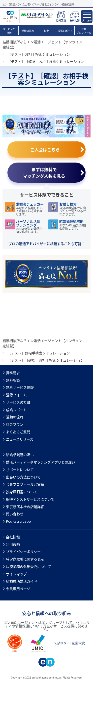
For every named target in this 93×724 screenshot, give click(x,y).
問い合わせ (14, 513)
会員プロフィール (83, 31)
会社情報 (13, 536)
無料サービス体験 (20, 387)
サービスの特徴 (9, 31)
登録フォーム (16, 394)
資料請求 (13, 372)
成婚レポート (65, 31)
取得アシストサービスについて (30, 499)
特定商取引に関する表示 (25, 558)
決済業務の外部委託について (28, 566)
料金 (46, 31)
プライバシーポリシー (23, 551)
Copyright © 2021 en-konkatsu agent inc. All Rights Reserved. (46, 677)
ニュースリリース (19, 439)
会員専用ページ (18, 588)
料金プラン (14, 424)
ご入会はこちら (45, 149)
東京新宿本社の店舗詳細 (25, 506)
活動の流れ (28, 31)
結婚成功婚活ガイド (21, 581)
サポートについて (20, 469)
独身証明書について (21, 491)
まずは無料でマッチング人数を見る (44, 172)
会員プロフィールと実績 (25, 484)
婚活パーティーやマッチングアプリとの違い (40, 462)
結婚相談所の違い (20, 454)
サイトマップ (16, 573)
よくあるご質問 (18, 431)
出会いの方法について (23, 476)
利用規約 (13, 544)
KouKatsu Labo (18, 521)
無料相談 (13, 380)
